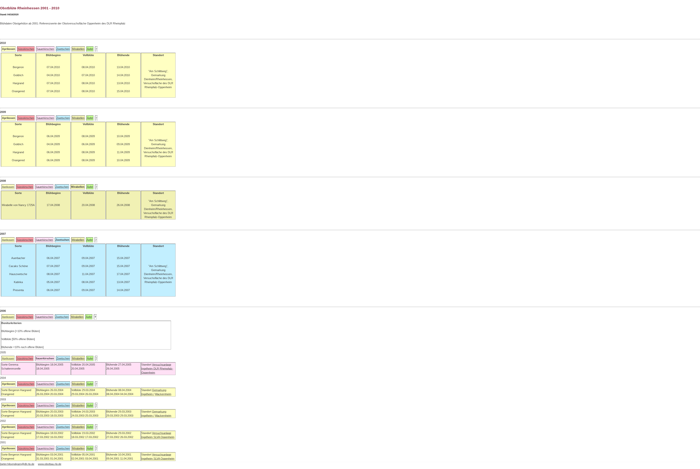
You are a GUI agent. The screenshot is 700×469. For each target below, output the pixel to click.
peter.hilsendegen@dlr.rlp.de (17, 464)
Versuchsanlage (161, 364)
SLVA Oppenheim (163, 437)
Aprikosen (8, 186)
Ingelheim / (147, 394)
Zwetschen (63, 49)
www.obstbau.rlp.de (49, 464)
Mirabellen (78, 49)
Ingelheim (147, 368)
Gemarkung (159, 390)
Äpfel (90, 49)
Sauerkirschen (45, 49)
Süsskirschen (26, 49)
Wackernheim (163, 394)
